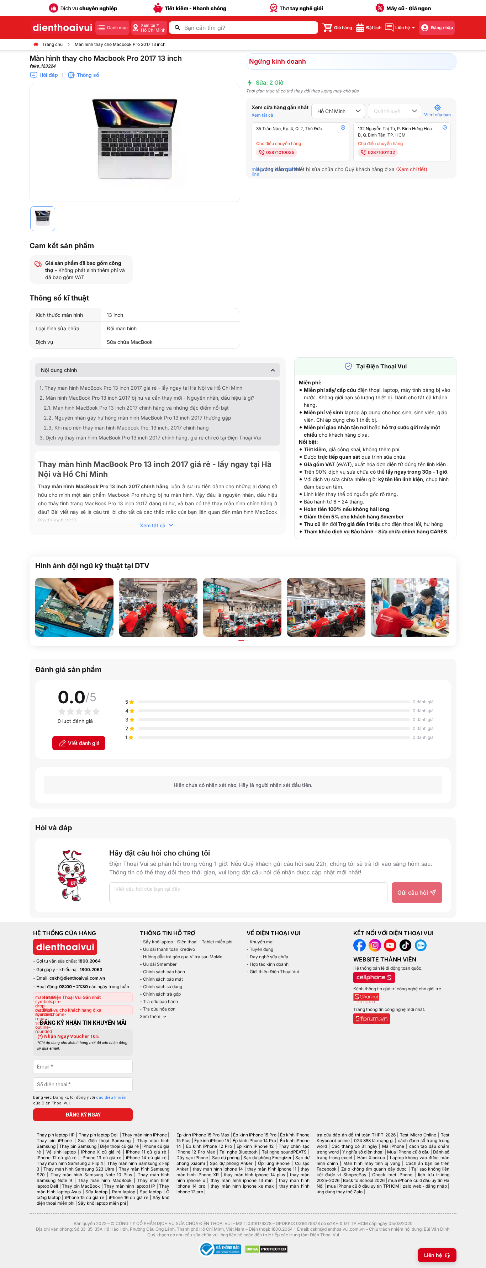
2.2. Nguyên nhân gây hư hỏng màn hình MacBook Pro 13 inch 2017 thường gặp (137, 418)
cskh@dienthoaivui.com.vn (77, 978)
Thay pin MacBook (81, 1186)
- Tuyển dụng (260, 949)
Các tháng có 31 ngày (354, 1146)
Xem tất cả (262, 115)
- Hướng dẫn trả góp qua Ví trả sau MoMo (181, 956)
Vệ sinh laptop (61, 1152)
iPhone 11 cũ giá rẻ (146, 1152)
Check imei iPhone (392, 1174)
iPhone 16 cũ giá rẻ (128, 1197)
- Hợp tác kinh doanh (268, 964)
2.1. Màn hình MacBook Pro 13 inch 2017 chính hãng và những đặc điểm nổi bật (136, 408)
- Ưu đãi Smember (158, 964)
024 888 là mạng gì (374, 1140)
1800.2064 (89, 961)
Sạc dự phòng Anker (231, 1163)
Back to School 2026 (364, 1180)
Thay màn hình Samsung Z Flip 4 (70, 1163)
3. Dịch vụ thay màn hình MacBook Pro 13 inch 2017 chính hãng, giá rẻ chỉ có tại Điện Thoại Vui (150, 438)
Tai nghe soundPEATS (284, 1152)
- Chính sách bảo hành (162, 971)
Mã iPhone (393, 1146)
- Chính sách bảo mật (161, 979)
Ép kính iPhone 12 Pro (209, 1146)
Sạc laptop (151, 1191)
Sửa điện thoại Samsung (104, 1140)
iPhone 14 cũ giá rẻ (146, 1157)
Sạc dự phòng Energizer (267, 1157)
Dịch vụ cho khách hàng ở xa (72, 1010)
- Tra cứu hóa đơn (157, 1009)
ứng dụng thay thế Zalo (340, 1191)
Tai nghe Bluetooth (239, 1152)
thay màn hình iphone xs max (242, 1186)
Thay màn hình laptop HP (129, 1186)
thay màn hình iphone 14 (218, 1169)
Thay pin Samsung (77, 1146)
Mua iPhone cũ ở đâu (408, 1152)
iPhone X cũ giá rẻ (101, 1152)
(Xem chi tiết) (411, 169)
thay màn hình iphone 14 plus (254, 1174)
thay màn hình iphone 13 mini (242, 1180)
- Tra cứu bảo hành (159, 1001)
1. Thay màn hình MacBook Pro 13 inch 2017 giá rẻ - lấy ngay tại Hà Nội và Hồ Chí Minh (140, 388)
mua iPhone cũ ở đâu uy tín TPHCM (363, 1186)
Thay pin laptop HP (56, 1135)
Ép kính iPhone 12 (255, 1146)
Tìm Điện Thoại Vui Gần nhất (72, 997)
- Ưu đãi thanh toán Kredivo (167, 949)
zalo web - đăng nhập (425, 1186)
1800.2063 (91, 969)
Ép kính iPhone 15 (211, 1140)
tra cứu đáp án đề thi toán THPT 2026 (356, 1135)
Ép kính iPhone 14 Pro (254, 1140)
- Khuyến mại (260, 941)
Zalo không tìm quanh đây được (374, 1169)
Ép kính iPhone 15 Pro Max (202, 1135)
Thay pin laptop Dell (98, 1135)
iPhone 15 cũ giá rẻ (85, 1197)
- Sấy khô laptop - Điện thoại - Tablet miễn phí (186, 941)
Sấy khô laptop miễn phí (102, 1203)
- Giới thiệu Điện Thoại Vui (273, 971)
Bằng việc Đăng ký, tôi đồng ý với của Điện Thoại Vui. (79, 1100)
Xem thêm (150, 1016)
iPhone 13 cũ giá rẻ (101, 1157)
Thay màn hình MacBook (105, 1180)
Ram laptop (123, 1191)
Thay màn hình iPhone (144, 1135)
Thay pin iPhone (54, 1140)
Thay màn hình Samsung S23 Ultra (79, 1169)
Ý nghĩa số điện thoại (363, 1152)
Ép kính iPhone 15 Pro (254, 1135)
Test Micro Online (418, 1135)
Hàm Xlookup (371, 1157)
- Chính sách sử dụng (161, 986)
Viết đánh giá (84, 743)
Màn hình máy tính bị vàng (371, 1163)
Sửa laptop (96, 1191)
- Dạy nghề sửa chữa (267, 956)
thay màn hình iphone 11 (271, 1169)
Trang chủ (52, 44)
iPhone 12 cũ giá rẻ (56, 1157)
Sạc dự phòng (226, 1157)
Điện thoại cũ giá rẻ (119, 1146)
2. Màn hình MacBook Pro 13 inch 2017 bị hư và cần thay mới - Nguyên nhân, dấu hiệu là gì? (146, 398)
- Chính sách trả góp (160, 994)
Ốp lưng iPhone (274, 1163)
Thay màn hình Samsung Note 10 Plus (91, 1174)
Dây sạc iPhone (192, 1157)
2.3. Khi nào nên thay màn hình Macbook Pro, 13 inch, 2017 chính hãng (126, 428)
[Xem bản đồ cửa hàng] (343, 127)
